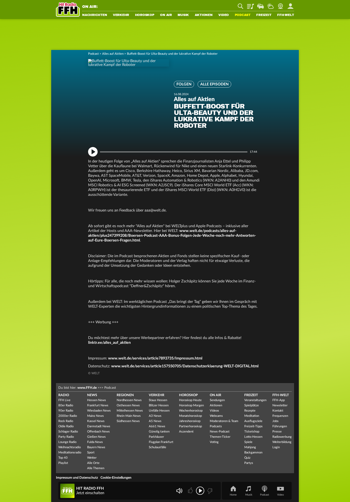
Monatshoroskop (190, 416)
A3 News (155, 416)
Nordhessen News (129, 400)
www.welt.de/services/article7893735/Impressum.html (155, 358)
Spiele (248, 442)
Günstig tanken (159, 431)
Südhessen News (128, 421)
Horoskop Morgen (191, 405)
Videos (214, 410)
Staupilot (260, 4)
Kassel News (96, 421)
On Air (166, 15)
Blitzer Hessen (159, 405)
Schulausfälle (157, 447)
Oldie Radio (66, 426)
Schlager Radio (68, 431)
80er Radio (65, 405)
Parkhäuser (156, 436)
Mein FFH (290, 4)
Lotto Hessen (253, 436)
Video (223, 15)
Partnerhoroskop (190, 426)
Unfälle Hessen (159, 410)
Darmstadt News (98, 426)
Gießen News (96, 436)
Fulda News (95, 442)
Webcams (216, 416)
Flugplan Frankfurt (161, 442)
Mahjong (250, 447)
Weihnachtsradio (69, 447)
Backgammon (253, 452)
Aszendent (186, 431)
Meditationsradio (69, 452)
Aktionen (204, 15)
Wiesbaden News (99, 410)
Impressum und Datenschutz (77, 477)
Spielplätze (251, 405)
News (92, 395)
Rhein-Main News (129, 416)
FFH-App (278, 400)
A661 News (157, 426)
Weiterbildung (281, 442)
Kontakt (277, 410)
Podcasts (216, 426)
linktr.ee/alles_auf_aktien (109, 343)
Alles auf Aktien (113, 53)
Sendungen (217, 400)
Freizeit (263, 15)
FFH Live (64, 400)
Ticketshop (251, 431)
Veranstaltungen (255, 400)
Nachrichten (94, 15)
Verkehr (121, 15)
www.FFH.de (87, 387)
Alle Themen (95, 468)
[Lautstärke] (179, 491)
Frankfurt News (97, 405)
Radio (63, 395)
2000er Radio (67, 416)
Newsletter (280, 405)
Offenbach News (98, 431)
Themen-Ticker (220, 436)
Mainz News (95, 416)
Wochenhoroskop (191, 410)
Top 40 (63, 457)
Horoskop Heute (190, 400)
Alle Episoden (214, 84)
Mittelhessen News (130, 410)
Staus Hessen (158, 400)
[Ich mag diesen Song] (191, 491)
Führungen (279, 426)
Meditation (251, 416)
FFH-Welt (285, 15)
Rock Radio (65, 421)
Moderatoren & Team (224, 421)
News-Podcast (220, 431)
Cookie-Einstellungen (115, 477)
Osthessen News (128, 405)
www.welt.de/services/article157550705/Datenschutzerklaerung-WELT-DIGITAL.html (185, 366)
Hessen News (96, 400)
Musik (183, 15)
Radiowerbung (282, 436)
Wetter (270, 4)
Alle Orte (93, 463)
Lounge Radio (67, 442)
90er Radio (65, 410)
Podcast (242, 15)
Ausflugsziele (253, 421)
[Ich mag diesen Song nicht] (209, 491)
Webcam (280, 4)
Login (276, 447)
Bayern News (96, 447)
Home (233, 494)
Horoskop (144, 15)
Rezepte (249, 410)
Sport (91, 452)
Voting (214, 442)
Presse (277, 431)
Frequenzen (280, 416)
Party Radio (66, 436)
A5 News (155, 421)
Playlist (250, 4)
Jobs (275, 421)
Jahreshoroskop (189, 421)
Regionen (125, 395)
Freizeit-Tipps (253, 426)
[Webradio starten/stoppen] (200, 491)
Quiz (247, 457)
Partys (248, 463)
